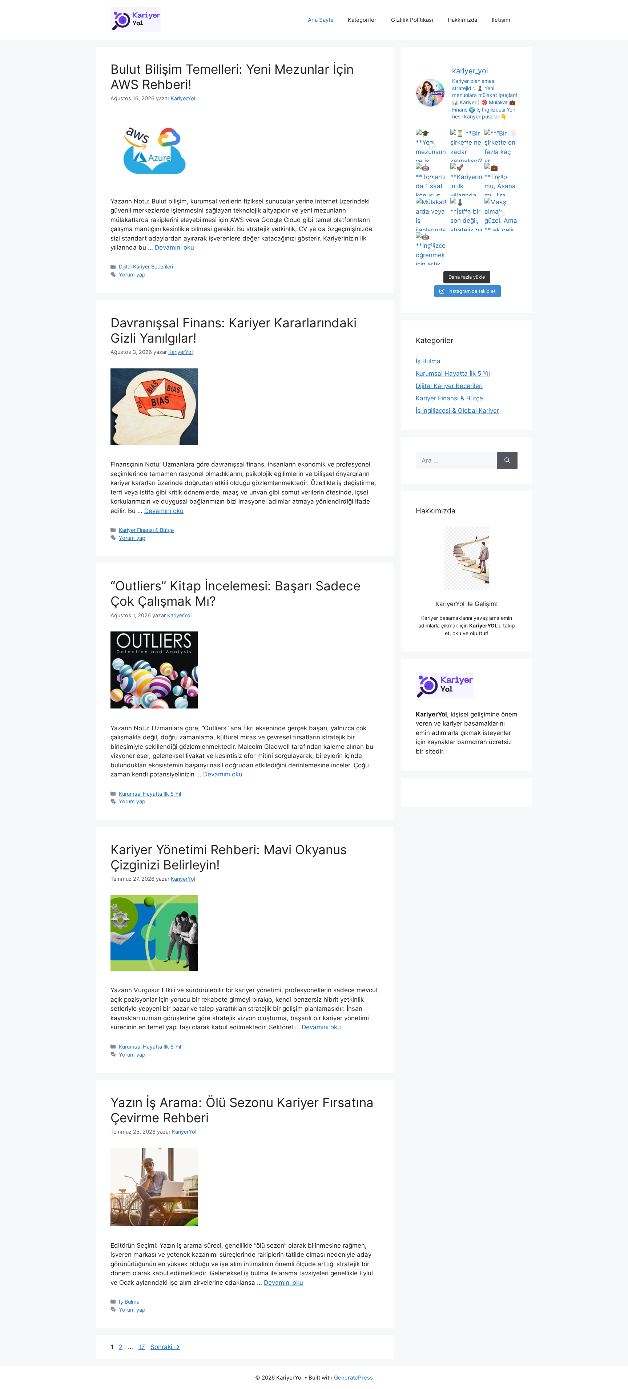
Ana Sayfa (320, 19)
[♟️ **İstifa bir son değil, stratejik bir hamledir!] (466, 214)
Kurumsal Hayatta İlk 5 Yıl (150, 794)
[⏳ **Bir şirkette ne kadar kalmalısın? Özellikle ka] (466, 145)
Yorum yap (132, 274)
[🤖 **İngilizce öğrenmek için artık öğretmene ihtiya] (432, 248)
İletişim (501, 19)
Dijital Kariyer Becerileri (146, 266)
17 (142, 1346)
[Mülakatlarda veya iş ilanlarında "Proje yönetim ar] (432, 214)
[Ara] (507, 460)
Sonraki (165, 1346)
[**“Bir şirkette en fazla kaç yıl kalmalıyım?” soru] (501, 145)
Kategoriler (362, 19)
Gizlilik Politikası (412, 19)
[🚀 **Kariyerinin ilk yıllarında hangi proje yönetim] (466, 179)
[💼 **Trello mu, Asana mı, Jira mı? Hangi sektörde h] (501, 179)
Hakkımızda (462, 19)
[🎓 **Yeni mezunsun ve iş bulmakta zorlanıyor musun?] (432, 145)
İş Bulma (129, 1302)
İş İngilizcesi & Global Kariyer (457, 410)
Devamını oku (174, 247)
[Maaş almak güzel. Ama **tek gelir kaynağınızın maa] (501, 214)
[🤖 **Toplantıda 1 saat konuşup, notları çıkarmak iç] (432, 179)
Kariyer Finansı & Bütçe (146, 530)
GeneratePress (353, 1377)
